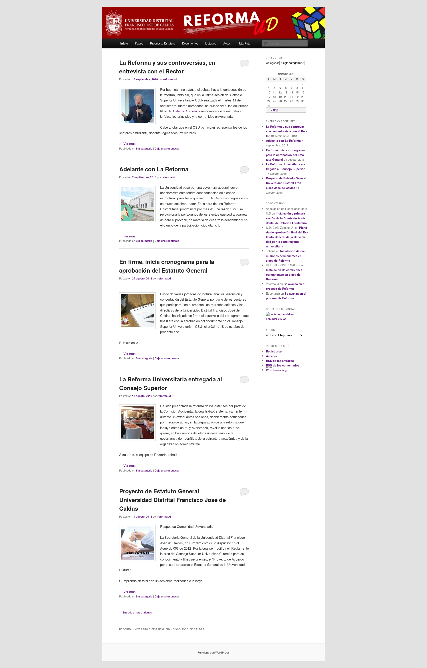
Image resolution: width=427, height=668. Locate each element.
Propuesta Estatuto (162, 43)
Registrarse (274, 351)
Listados (210, 43)
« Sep (274, 110)
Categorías (272, 63)
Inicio (124, 43)
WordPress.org (276, 370)
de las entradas (280, 360)
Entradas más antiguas (135, 612)
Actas (227, 43)
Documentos (190, 43)
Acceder (271, 356)
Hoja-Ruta (244, 43)
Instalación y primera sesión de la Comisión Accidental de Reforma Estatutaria (286, 218)
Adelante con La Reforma (153, 169)
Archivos (271, 335)
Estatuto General (185, 111)
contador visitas (276, 319)
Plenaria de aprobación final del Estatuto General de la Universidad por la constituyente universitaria (287, 237)
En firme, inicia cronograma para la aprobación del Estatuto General (285, 155)
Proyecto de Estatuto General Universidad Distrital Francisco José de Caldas (172, 499)
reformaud (170, 79)
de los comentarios (282, 365)
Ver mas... (130, 143)
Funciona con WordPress (214, 652)
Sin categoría (144, 148)
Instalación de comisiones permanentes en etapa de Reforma (285, 255)
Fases (139, 43)
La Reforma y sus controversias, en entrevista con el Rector (286, 131)
